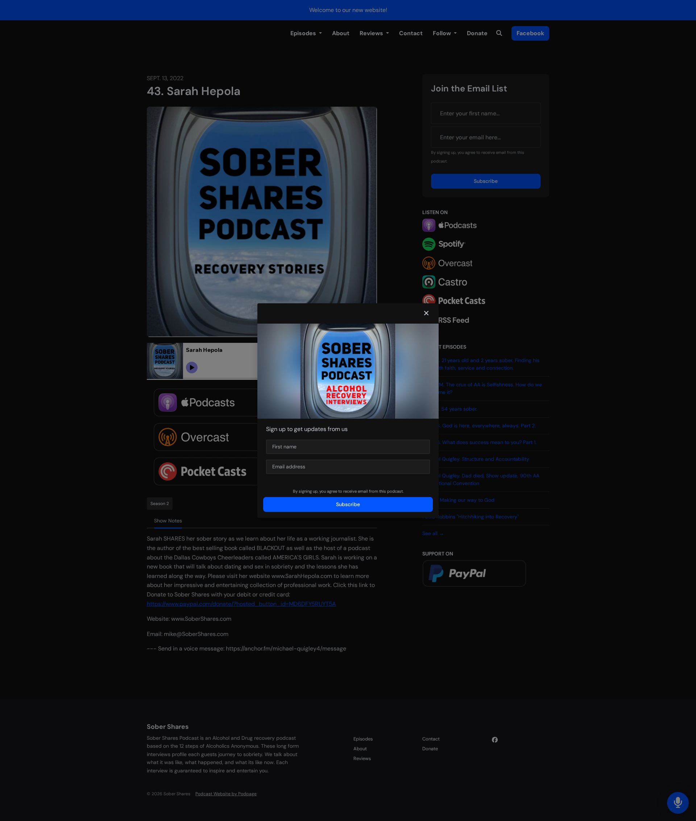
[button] (426, 313)
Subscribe (348, 504)
